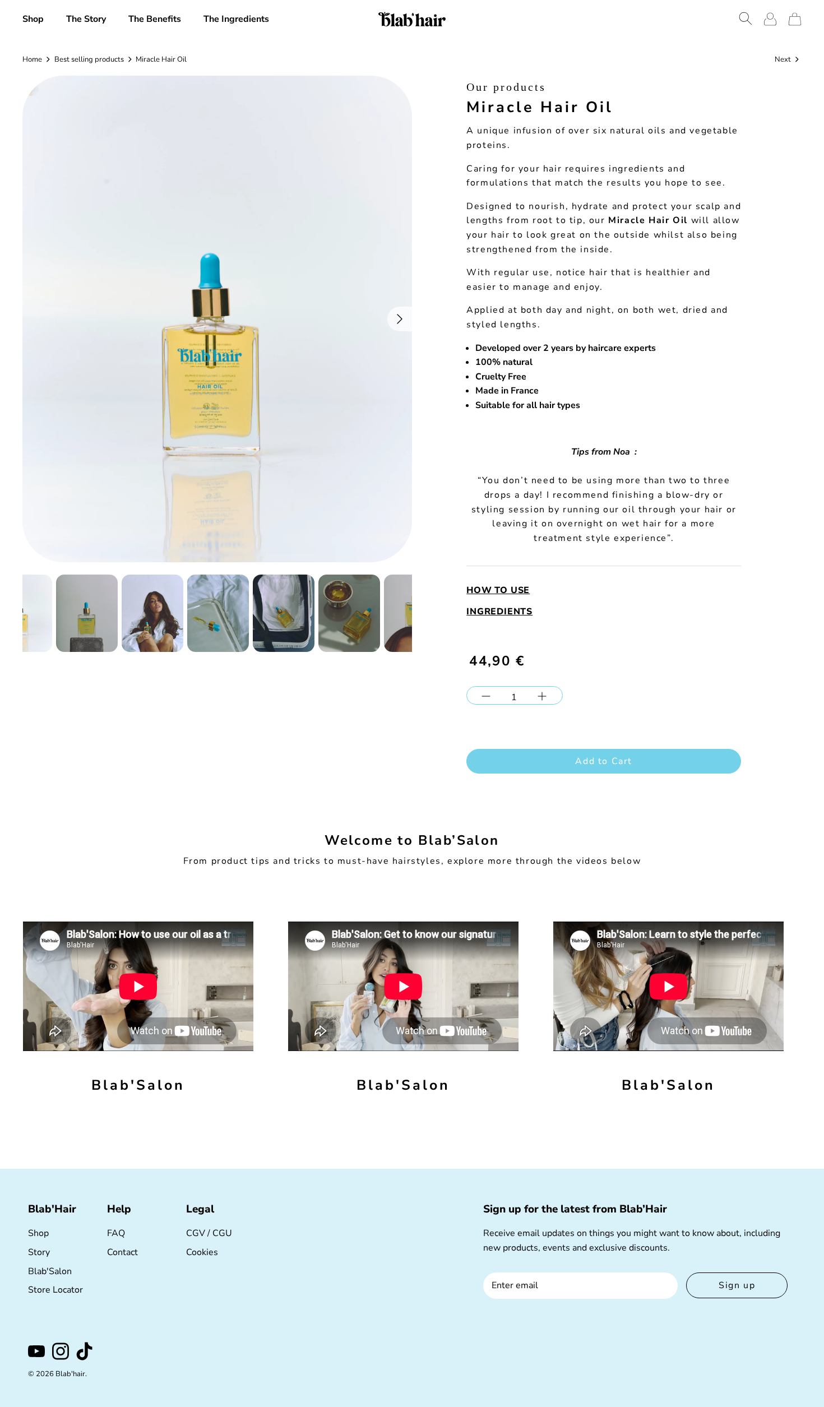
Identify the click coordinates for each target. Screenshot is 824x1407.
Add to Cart (603, 761)
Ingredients (499, 611)
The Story (86, 19)
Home (32, 59)
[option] (217, 319)
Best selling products (89, 59)
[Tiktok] (84, 1351)
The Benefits (154, 19)
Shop (33, 19)
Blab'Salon (50, 1271)
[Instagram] (60, 1351)
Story (39, 1252)
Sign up (737, 1285)
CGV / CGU (209, 1233)
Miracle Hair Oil (161, 59)
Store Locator (55, 1290)
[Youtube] (36, 1351)
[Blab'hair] (412, 19)
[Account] (770, 19)
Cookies (202, 1252)
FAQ (116, 1233)
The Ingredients (236, 19)
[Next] (399, 319)
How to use (498, 590)
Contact (122, 1252)
